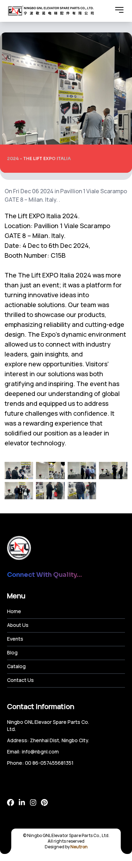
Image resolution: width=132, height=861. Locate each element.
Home (14, 611)
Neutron (79, 847)
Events (15, 638)
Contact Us (20, 680)
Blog (12, 652)
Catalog (16, 666)
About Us (18, 625)
